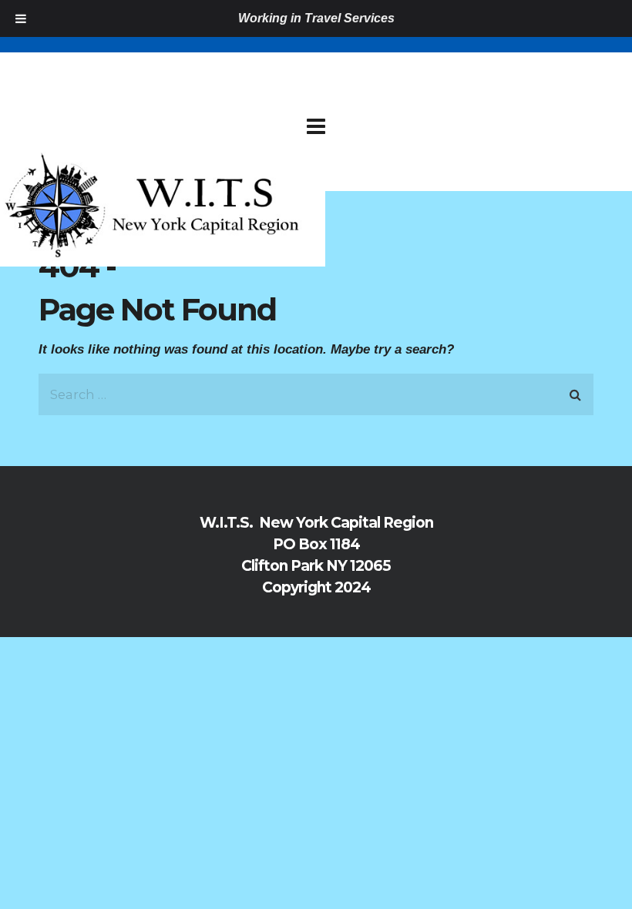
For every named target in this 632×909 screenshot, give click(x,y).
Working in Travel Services (316, 18)
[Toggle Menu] (21, 18)
